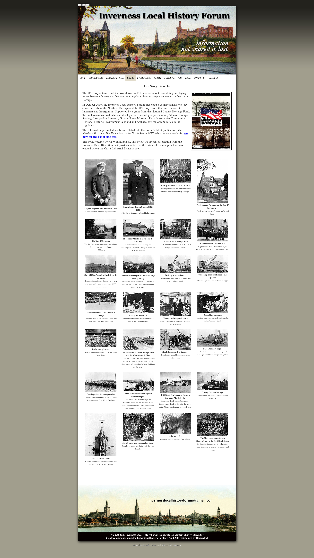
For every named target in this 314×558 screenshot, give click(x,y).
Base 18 (130, 78)
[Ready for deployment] (100, 346)
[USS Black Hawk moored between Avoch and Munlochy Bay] (175, 392)
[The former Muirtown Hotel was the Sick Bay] (138, 236)
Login (83, 5)
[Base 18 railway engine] (212, 346)
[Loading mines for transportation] (100, 391)
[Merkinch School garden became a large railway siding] (138, 272)
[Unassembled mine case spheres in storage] (100, 309)
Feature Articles (115, 78)
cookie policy (145, 545)
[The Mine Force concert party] (212, 435)
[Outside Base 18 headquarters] (175, 239)
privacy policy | (158, 545)
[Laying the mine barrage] (212, 389)
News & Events (96, 78)
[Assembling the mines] (212, 312)
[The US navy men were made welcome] (138, 440)
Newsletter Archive (164, 78)
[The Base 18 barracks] (100, 238)
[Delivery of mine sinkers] (175, 272)
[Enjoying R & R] (175, 433)
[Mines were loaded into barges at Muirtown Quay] (138, 391)
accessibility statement (172, 545)
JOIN (180, 78)
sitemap (136, 545)
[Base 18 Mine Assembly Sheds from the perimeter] (100, 272)
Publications (144, 78)
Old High (213, 78)
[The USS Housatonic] (100, 455)
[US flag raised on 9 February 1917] (175, 183)
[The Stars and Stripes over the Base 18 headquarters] (212, 202)
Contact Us (200, 78)
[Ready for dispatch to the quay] (175, 349)
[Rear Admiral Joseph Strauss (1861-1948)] (138, 204)
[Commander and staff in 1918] (212, 241)
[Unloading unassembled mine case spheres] (212, 272)
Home (82, 78)
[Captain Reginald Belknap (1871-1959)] (100, 205)
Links (188, 78)
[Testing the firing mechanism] (175, 315)
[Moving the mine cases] (138, 312)
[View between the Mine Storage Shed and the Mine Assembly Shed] (138, 349)
